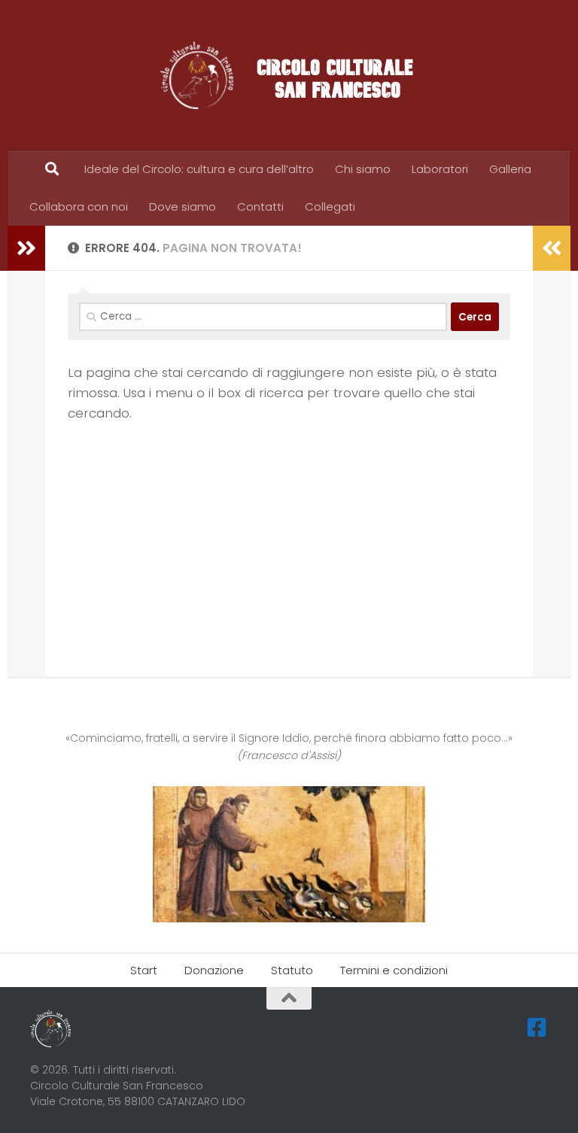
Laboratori (440, 169)
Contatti (260, 206)
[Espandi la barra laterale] (26, 248)
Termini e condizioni (394, 970)
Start (143, 970)
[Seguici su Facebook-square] (537, 1027)
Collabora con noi (78, 206)
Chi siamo (363, 169)
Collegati (330, 206)
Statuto (292, 970)
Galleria (510, 169)
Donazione (214, 970)
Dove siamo (182, 206)
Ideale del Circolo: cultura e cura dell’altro (199, 169)
